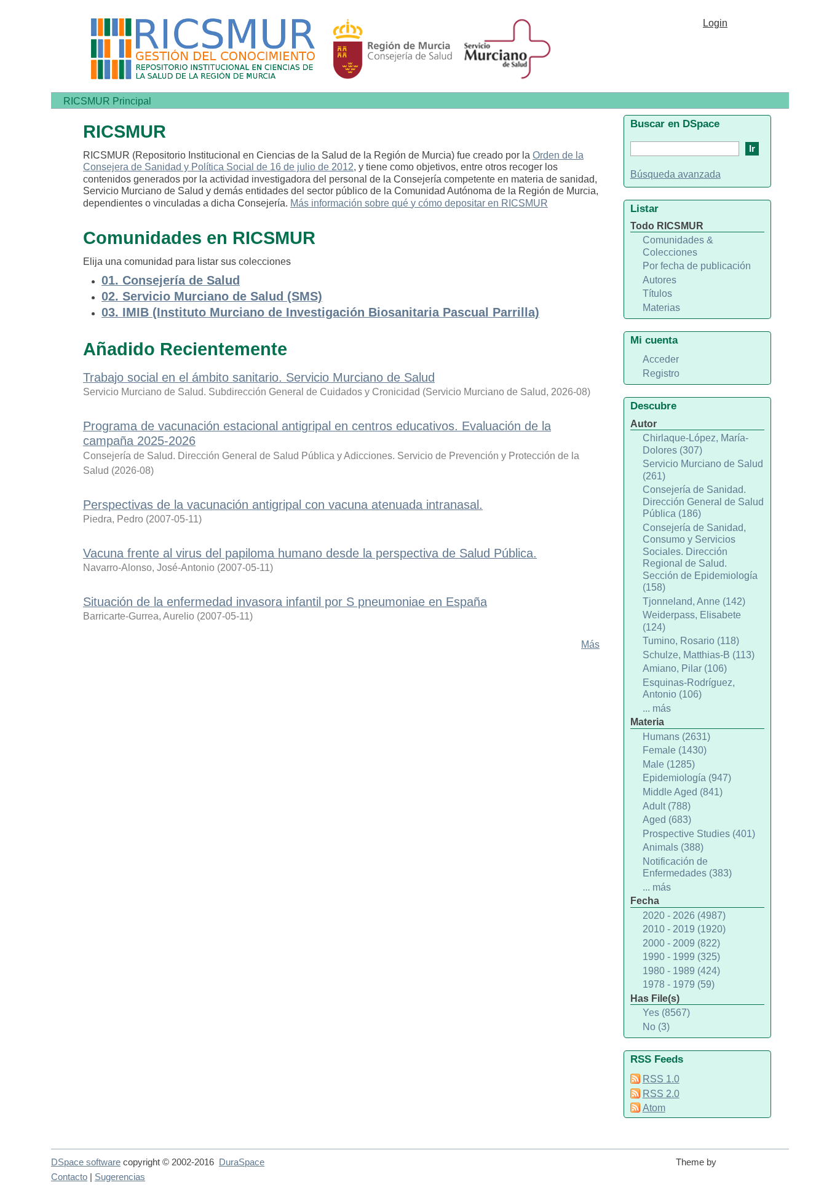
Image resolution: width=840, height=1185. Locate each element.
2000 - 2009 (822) (681, 943)
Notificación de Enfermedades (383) (687, 867)
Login (715, 23)
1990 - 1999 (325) (681, 956)
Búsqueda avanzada (675, 174)
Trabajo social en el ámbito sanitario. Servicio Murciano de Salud (259, 377)
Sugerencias (120, 1177)
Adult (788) (667, 806)
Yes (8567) (666, 1012)
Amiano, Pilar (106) (685, 668)
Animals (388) (673, 847)
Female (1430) (675, 750)
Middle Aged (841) (683, 792)
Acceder (661, 359)
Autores (659, 280)
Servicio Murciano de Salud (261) (703, 470)
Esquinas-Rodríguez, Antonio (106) (689, 688)
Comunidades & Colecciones (678, 246)
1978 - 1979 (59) (679, 984)
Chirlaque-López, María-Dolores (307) (695, 444)
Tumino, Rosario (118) (691, 641)
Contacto (69, 1177)
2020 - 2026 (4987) (684, 915)
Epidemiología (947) (687, 778)
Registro (661, 373)
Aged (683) (667, 819)
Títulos (657, 293)
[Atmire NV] (755, 1168)
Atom (654, 1108)
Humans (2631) (676, 736)
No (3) (656, 1027)
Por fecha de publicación (697, 266)
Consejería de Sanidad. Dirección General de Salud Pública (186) (703, 501)
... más (657, 708)
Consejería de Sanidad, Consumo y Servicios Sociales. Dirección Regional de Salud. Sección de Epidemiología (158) (700, 557)
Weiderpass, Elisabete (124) (692, 621)
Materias (661, 307)
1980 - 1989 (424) (681, 971)
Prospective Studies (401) (699, 834)
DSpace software (86, 1162)
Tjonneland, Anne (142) (694, 601)
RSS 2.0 (661, 1094)
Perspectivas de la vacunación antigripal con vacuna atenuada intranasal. (283, 504)
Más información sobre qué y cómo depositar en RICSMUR (419, 203)
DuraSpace (241, 1162)
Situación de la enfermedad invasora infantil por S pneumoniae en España (285, 601)
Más (590, 644)
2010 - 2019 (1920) (684, 929)
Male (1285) (669, 764)
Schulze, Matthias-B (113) (699, 655)
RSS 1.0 (661, 1079)
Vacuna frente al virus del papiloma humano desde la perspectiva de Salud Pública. (310, 553)
